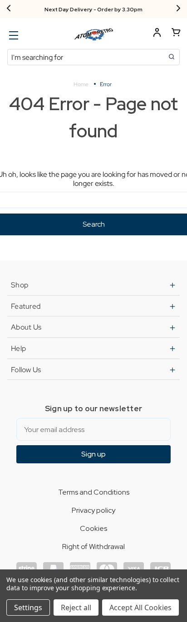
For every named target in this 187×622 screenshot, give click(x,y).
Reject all (76, 607)
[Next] (178, 9)
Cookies (93, 528)
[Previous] (8, 9)
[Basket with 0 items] (176, 33)
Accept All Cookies (140, 607)
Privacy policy (93, 510)
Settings (28, 607)
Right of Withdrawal (93, 546)
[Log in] (157, 34)
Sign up (93, 454)
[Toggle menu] (12, 35)
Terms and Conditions (93, 492)
